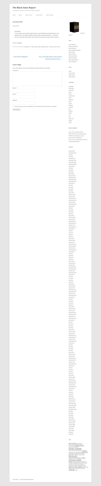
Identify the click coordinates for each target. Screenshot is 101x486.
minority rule (82, 454)
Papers (70, 113)
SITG (70, 116)
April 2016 (71, 259)
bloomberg (75, 447)
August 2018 (71, 206)
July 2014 (71, 299)
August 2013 (71, 320)
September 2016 (72, 249)
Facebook (19, 43)
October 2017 (72, 225)
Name (15, 88)
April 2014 (71, 305)
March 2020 (71, 173)
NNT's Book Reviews (73, 59)
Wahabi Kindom (44, 46)
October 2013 (72, 316)
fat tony (79, 452)
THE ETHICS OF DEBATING (20, 56)
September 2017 (72, 227)
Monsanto (73, 456)
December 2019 (72, 177)
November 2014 (72, 291)
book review (75, 448)
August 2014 (71, 297)
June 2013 (71, 324)
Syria (87, 467)
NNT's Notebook (73, 61)
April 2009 (71, 417)
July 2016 (71, 253)
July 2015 (71, 276)
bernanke (71, 446)
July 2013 (71, 322)
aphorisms (79, 445)
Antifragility (71, 88)
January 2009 (72, 422)
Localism (76, 454)
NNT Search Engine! (73, 46)
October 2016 (72, 248)
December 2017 (72, 221)
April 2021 (71, 156)
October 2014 (72, 293)
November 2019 (72, 179)
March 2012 (71, 352)
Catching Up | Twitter (79, 135)
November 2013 (72, 314)
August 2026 (71, 151)
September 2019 (72, 181)
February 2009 (72, 420)
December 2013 (72, 312)
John (59, 46)
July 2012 (71, 344)
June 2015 (71, 278)
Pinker (71, 463)
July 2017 (71, 230)
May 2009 (71, 415)
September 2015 (72, 272)
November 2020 (72, 162)
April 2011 (71, 373)
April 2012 (71, 350)
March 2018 (71, 215)
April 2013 (71, 327)
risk (78, 464)
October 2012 (72, 339)
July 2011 (71, 367)
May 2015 (71, 280)
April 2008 (71, 428)
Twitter (70, 120)
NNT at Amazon (72, 48)
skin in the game (75, 466)
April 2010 (71, 396)
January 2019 (72, 196)
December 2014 (72, 289)
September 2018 (72, 204)
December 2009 (72, 403)
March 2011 (71, 375)
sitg (84, 465)
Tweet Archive (49, 15)
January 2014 (72, 310)
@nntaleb (72, 443)
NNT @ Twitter (72, 54)
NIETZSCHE (79, 137)
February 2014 (72, 308)
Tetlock (70, 468)
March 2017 (71, 238)
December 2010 (72, 381)
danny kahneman (72, 450)
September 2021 (72, 152)
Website (15, 100)
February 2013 (72, 331)
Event (70, 97)
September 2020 (72, 164)
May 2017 (71, 234)
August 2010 (71, 388)
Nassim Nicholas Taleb (77, 458)
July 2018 (71, 208)
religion (75, 464)
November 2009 (72, 405)
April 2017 (71, 236)
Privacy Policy (28, 15)
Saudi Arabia (37, 46)
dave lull (78, 450)
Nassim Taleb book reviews (75, 461)
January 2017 (72, 242)
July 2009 (71, 411)
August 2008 (71, 426)
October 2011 (72, 362)
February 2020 (72, 175)
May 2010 (71, 394)
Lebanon (82, 453)
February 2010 (72, 400)
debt (81, 450)
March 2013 (71, 329)
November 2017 (72, 223)
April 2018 (71, 213)
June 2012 (71, 346)
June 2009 (71, 413)
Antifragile (71, 86)
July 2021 (71, 154)
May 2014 (71, 303)
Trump (83, 468)
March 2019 (71, 192)
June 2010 (71, 392)
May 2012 (71, 348)
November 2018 (72, 200)
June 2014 (71, 301)
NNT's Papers (72, 52)
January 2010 (72, 401)
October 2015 (72, 270)
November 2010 (72, 382)
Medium (71, 111)
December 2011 (72, 358)
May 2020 (71, 170)
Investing (71, 107)
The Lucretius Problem (78, 132)
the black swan (78, 468)
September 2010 (72, 386)
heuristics (71, 453)
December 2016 (72, 244)
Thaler (73, 468)
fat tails (75, 452)
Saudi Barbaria (79, 465)
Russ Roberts (72, 465)
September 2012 (72, 341)
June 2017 (71, 232)
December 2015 (72, 267)
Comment (16, 70)
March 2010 (71, 398)
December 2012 (72, 335)
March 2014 (71, 306)
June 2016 (71, 255)
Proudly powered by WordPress (27, 479)
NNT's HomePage (73, 56)
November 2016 (72, 246)
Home (14, 15)
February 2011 (72, 377)
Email (14, 94)
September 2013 (72, 318)
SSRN (84, 467)
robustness (81, 464)
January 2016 (72, 265)
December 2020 (72, 160)
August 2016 (71, 251)
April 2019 (71, 190)
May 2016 (71, 257)
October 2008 (72, 424)
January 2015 (72, 287)
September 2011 (72, 363)
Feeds (70, 101)
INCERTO (71, 105)
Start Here (71, 118)
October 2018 (72, 202)
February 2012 (72, 354)
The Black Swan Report (24, 7)
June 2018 (71, 209)
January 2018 (72, 219)
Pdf (69, 114)
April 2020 (71, 171)
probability (71, 464)
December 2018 (72, 198)
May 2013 (71, 325)
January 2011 (72, 379)
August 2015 (71, 274)
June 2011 (71, 369)
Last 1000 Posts (72, 44)
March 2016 (71, 261)
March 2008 (71, 430)
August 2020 (71, 166)
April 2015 (71, 282)
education (71, 452)
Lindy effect (71, 454)
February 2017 (72, 240)
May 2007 (71, 432)
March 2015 (71, 284)
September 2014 (72, 295)
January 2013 (72, 333)
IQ (79, 453)
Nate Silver (83, 461)
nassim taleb (75, 459)
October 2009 (72, 407)
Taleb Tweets (39, 15)
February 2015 (72, 286)
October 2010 (72, 384)
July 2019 (71, 185)
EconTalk (84, 450)
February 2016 (72, 263)
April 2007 (71, 434)
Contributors (72, 95)
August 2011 (71, 365)
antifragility (72, 445)
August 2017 (71, 228)
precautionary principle (80, 463)
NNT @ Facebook (73, 57)
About (20, 15)
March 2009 (71, 419)
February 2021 (72, 158)
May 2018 (71, 211)
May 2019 (71, 189)
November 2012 (72, 337)
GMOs (85, 451)
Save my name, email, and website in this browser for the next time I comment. (36, 106)
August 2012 (71, 343)
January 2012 (72, 356)
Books (70, 94)
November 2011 (72, 360)
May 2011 (71, 371)
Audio (70, 92)
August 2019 (71, 183)
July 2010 (71, 390)
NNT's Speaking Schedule (74, 50)
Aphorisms (71, 90)
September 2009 (72, 409)
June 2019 (71, 187)
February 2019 (72, 194)
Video (70, 122)
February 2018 (72, 217)
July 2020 (71, 168)
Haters (70, 103)
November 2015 (72, 268)
